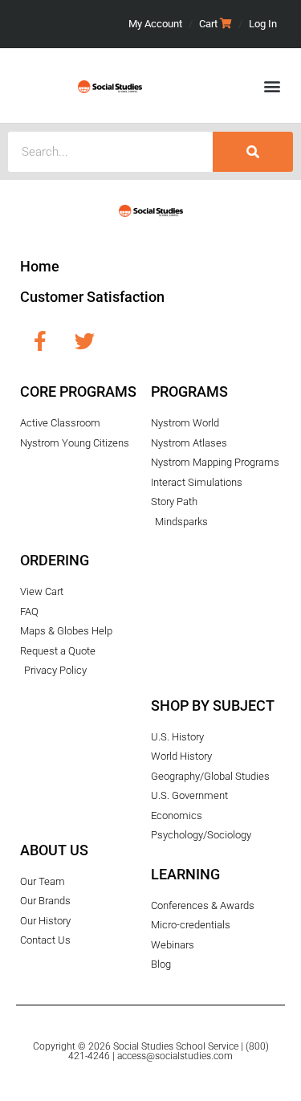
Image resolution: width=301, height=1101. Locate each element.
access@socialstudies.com (175, 1056)
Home (39, 266)
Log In (263, 24)
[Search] (253, 152)
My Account (155, 24)
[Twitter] (84, 340)
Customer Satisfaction (92, 296)
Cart (208, 24)
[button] (271, 85)
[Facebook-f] (40, 340)
